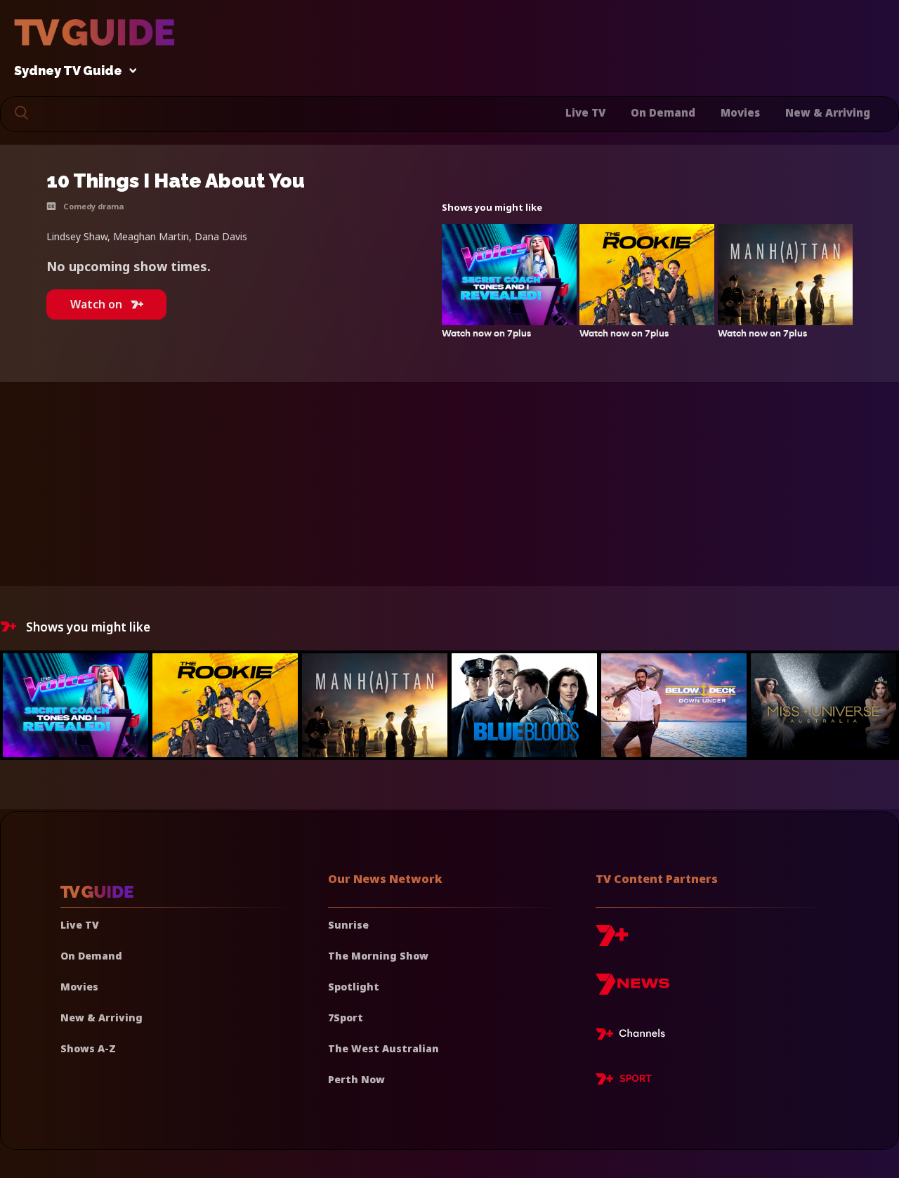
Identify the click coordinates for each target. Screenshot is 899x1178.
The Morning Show (378, 955)
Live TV (585, 112)
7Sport (345, 1017)
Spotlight (353, 986)
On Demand (663, 112)
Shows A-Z (88, 1048)
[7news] (632, 989)
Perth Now (356, 1079)
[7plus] (612, 941)
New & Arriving (827, 112)
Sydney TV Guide (68, 71)
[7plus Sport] (624, 1081)
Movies (740, 112)
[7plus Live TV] (634, 1036)
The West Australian (383, 1048)
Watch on (96, 304)
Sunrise (348, 924)
